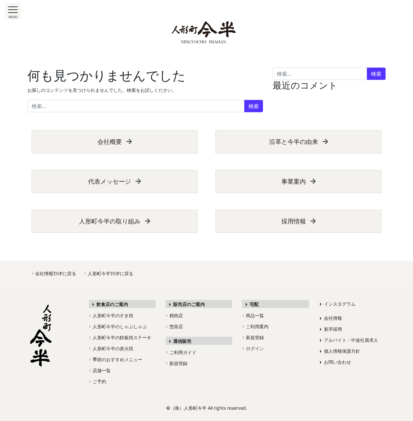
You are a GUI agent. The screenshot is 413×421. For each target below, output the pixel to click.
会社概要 (109, 141)
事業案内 (293, 181)
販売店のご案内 (187, 304)
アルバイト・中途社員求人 (349, 340)
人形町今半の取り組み (109, 221)
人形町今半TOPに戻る (109, 273)
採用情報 (293, 221)
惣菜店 (174, 326)
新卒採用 (331, 329)
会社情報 (331, 318)
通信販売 (180, 341)
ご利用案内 (255, 326)
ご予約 (97, 381)
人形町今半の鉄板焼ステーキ (120, 337)
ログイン (253, 348)
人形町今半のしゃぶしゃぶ (118, 326)
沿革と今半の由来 (293, 141)
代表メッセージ (109, 181)
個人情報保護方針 (340, 351)
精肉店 (174, 315)
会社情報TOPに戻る (54, 273)
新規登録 (176, 363)
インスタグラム (338, 304)
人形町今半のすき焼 (111, 315)
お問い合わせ (335, 362)
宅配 (252, 304)
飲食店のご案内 (110, 304)
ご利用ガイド (181, 352)
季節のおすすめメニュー (115, 359)
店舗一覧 (100, 370)
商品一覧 (253, 315)
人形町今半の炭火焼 (111, 348)
